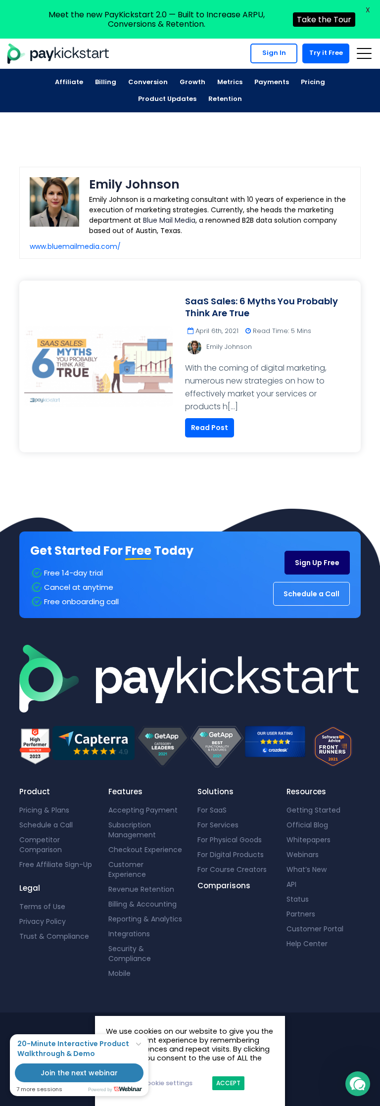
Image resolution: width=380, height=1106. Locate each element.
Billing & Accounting (142, 904)
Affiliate (69, 82)
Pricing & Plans (44, 810)
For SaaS (212, 810)
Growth (192, 82)
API (291, 884)
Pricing (313, 82)
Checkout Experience (145, 850)
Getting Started (313, 810)
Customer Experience (127, 869)
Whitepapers (308, 840)
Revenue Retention (141, 889)
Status (297, 899)
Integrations (129, 934)
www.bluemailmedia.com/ (75, 246)
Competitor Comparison (40, 845)
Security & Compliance (129, 953)
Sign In (274, 52)
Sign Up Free (317, 563)
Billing (105, 82)
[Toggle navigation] (364, 53)
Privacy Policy (42, 921)
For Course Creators (232, 869)
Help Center (307, 944)
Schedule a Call (311, 594)
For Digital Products (230, 855)
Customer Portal (314, 929)
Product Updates (167, 98)
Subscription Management (132, 830)
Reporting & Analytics (145, 919)
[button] (357, 1083)
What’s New (306, 869)
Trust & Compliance (54, 936)
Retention (225, 98)
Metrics (229, 82)
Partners (300, 914)
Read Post (209, 428)
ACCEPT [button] (228, 1083)
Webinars (302, 855)
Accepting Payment (143, 810)
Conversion (148, 82)
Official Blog (307, 825)
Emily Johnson (229, 346)
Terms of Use (42, 907)
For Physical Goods (229, 840)
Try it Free (326, 52)
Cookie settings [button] (166, 1083)
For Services (217, 825)
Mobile (119, 973)
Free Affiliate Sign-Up (55, 864)
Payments (271, 82)
